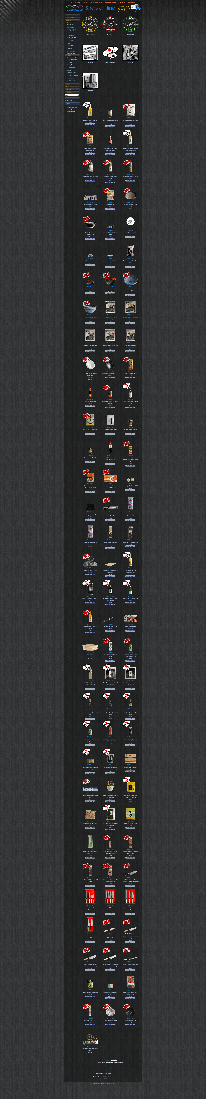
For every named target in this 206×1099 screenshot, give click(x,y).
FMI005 (90, 771)
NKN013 (110, 883)
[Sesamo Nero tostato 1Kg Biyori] (130, 538)
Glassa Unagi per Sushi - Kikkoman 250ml (110, 149)
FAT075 (110, 349)
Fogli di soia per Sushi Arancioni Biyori (130, 346)
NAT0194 (131, 293)
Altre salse (71, 40)
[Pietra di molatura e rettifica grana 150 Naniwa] (110, 848)
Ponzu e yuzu (71, 35)
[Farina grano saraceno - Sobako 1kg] (130, 116)
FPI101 (130, 432)
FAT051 (130, 687)
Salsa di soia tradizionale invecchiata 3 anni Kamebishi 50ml (110, 712)
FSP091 (110, 546)
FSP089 (110, 124)
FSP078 (110, 405)
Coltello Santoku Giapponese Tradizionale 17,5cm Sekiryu (110, 965)
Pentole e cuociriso (72, 77)
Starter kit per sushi (71, 53)
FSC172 (130, 178)
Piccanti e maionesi (72, 38)
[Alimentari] (90, 88)
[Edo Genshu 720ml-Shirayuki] (90, 172)
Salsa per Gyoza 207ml (90, 401)
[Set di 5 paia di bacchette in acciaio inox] (90, 848)
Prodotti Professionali (71, 81)
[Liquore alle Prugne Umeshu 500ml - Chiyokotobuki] (130, 144)
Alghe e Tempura (70, 24)
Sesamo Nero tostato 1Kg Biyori (130, 542)
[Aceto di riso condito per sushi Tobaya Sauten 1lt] (90, 679)
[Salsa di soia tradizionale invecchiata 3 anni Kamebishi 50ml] (110, 707)
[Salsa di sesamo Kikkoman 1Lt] (130, 172)
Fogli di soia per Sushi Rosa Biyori (110, 346)
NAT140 (130, 1022)
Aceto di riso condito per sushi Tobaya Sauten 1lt (90, 683)
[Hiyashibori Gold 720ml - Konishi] (110, 172)
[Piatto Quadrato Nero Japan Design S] (90, 510)
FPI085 (90, 994)
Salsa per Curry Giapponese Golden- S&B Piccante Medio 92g (130, 459)
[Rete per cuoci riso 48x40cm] (90, 426)
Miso (69, 32)
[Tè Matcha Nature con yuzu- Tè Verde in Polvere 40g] (130, 791)
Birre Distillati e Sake (71, 51)
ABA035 (90, 263)
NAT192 (110, 574)
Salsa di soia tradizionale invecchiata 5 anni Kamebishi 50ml (90, 712)
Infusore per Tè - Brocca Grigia (130, 486)
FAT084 (90, 152)
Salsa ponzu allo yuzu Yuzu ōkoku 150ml (131, 740)
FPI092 (130, 463)
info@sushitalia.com (108, 1076)
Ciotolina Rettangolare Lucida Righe (110, 233)
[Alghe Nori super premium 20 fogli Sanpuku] (110, 679)
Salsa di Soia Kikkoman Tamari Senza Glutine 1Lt (110, 458)
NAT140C (110, 375)
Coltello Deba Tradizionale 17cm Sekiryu (130, 937)
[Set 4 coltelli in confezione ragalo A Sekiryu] (110, 904)
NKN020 (110, 518)
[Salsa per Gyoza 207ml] (90, 397)
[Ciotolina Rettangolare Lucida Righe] (110, 229)
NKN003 (90, 968)
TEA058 (130, 235)
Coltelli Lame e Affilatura (73, 75)
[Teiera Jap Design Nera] (130, 229)
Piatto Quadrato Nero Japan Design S (90, 515)
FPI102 (130, 375)
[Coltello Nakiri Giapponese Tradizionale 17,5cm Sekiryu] (90, 960)
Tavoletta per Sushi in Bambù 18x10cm (110, 571)
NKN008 (110, 912)
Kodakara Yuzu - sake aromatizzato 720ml (130, 571)
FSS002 (130, 769)
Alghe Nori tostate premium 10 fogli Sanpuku (130, 683)
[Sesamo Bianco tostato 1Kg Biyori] (110, 538)
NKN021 (110, 432)
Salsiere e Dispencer (73, 69)
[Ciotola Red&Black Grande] (110, 285)
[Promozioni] (110, 32)
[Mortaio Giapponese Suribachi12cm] (90, 229)
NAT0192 (90, 321)
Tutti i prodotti (69, 92)
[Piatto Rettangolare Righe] (90, 201)
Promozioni (110, 34)
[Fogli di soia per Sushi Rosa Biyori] (110, 341)
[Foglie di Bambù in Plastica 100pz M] (110, 988)
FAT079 (110, 321)
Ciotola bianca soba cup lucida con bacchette (110, 796)
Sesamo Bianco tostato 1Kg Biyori (110, 543)
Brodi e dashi (71, 30)
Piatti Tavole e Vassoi (73, 59)
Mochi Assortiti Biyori (130, 626)
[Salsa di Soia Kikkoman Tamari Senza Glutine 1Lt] (110, 454)
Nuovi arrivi (130, 34)
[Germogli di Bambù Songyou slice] (110, 116)
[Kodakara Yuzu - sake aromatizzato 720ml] (130, 566)
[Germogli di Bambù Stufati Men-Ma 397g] (110, 397)
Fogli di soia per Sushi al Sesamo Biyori (110, 318)
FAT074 (130, 349)
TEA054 (130, 799)
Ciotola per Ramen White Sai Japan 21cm (90, 374)
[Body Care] (130, 60)
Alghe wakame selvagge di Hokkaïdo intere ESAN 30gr (110, 768)
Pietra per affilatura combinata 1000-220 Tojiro (130, 852)
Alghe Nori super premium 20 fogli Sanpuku (110, 683)
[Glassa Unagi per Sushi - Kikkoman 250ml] (110, 144)
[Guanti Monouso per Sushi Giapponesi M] (90, 538)
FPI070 (110, 490)
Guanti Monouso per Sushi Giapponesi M (90, 543)
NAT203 (90, 206)
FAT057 (90, 600)
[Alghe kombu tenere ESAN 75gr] (90, 594)
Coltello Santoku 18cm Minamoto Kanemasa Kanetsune (131, 880)
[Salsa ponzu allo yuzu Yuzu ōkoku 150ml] (130, 735)
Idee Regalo (68, 89)
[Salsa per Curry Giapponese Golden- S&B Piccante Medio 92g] (130, 454)
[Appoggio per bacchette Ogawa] (90, 257)
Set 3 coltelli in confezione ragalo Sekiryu (130, 908)
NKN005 (110, 940)
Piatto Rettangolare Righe (90, 204)
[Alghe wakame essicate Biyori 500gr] (130, 257)
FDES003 (130, 628)
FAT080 (130, 265)
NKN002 (110, 968)
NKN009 (90, 912)
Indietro (103, 1062)
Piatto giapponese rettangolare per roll (90, 796)
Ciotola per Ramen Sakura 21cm (110, 373)
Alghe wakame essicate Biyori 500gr (130, 261)
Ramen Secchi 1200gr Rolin (90, 823)
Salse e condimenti (70, 27)
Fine (122, 1062)
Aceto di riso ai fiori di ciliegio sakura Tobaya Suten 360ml (110, 740)
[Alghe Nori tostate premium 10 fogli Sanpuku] (130, 679)
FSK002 (130, 574)
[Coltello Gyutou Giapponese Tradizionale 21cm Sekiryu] (110, 510)
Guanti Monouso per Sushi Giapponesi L (130, 515)
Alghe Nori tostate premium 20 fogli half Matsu (110, 824)
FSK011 (90, 178)
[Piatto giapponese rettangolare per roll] (90, 791)
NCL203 (90, 572)
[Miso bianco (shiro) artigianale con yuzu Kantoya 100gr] (90, 763)
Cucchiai (70, 62)
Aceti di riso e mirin (72, 29)
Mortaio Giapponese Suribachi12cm (90, 233)
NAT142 (110, 1022)
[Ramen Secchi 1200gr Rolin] (90, 819)
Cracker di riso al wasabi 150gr (90, 992)
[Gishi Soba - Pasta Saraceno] (90, 1016)
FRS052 (90, 825)
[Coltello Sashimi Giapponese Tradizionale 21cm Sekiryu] (130, 960)
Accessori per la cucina (71, 72)
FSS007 (110, 602)
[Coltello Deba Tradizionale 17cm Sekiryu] (130, 932)
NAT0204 (110, 291)
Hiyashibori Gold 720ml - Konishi (110, 177)
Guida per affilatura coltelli (110, 429)
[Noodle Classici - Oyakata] (130, 426)
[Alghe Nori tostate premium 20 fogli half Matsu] (110, 819)
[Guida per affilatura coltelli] (110, 426)
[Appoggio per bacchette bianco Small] (110, 257)
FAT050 (110, 771)
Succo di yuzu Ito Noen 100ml (130, 598)
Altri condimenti (71, 42)
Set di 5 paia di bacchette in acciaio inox (90, 852)
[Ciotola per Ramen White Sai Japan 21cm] (90, 369)
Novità (67, 84)
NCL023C (90, 432)
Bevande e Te (70, 50)
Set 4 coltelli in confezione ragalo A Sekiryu (110, 908)
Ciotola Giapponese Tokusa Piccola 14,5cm (90, 318)
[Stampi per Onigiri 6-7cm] (90, 566)
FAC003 (110, 743)
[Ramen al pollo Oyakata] (90, 454)
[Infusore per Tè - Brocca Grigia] (130, 482)
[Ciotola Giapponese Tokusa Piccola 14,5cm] (90, 313)
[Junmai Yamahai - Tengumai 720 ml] (90, 622)
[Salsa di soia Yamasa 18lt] (130, 763)
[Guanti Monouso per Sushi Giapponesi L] (130, 510)
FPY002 (130, 743)
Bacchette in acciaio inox (110, 626)
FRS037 (110, 658)
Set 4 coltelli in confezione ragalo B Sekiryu (90, 908)
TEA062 (130, 488)
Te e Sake (71, 64)
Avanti (118, 1062)
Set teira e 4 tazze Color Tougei (90, 1048)
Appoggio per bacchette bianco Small (110, 261)
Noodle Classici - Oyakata (130, 429)
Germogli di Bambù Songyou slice (110, 121)
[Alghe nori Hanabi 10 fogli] (130, 819)
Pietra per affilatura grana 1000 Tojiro (90, 880)
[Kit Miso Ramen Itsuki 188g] (130, 369)
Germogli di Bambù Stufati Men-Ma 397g (110, 402)
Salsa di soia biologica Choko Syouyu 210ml (90, 740)
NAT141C (90, 377)
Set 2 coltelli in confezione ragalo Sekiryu (90, 936)
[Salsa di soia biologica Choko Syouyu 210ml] (90, 735)
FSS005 (110, 716)
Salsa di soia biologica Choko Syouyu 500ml (110, 599)
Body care (68, 15)
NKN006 (90, 940)
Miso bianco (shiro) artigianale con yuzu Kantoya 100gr (90, 768)
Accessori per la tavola (71, 57)
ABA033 (110, 628)
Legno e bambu (72, 67)
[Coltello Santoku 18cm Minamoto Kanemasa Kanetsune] (130, 876)
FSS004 (130, 716)
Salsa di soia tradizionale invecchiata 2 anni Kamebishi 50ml (130, 712)
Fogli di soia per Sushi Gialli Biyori (90, 346)
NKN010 (130, 883)
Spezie (68, 43)
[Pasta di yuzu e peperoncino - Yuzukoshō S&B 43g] (130, 651)
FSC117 (110, 461)
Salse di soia (69, 25)
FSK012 (130, 152)
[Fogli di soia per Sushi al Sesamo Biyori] (110, 313)
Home (72, 2)
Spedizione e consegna (96, 2)
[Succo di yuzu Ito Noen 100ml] (130, 594)
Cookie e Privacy (103, 1078)
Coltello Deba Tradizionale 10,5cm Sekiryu (110, 936)
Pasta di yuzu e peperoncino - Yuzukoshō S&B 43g (130, 655)
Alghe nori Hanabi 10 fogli (130, 823)
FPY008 (130, 600)
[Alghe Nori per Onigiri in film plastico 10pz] (130, 988)
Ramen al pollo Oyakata (90, 457)
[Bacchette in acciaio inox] (110, 622)
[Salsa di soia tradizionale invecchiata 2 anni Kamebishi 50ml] (130, 707)
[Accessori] (90, 60)
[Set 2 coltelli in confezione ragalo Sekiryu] (90, 932)
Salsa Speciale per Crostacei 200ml (130, 402)
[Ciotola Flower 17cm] (130, 1016)
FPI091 (90, 490)
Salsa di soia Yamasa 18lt (130, 767)
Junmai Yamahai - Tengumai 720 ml (90, 627)
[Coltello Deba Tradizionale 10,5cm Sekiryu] (110, 932)
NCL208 (90, 236)
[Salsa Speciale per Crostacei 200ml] (130, 397)
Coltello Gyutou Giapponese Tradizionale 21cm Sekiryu (110, 515)
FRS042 (130, 124)
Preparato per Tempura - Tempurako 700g (90, 149)
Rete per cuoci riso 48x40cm (90, 429)
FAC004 (90, 687)
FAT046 (130, 825)
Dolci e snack (69, 48)
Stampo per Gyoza (110, 204)
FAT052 (110, 687)
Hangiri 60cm (90, 654)
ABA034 (110, 265)
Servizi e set (71, 65)
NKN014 (90, 883)
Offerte (67, 86)
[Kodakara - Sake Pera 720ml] (90, 116)
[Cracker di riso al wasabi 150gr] (90, 988)
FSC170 (90, 403)
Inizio (100, 1062)
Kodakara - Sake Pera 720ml (90, 120)
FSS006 (90, 716)
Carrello (85, 2)
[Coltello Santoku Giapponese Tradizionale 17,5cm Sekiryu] (110, 960)
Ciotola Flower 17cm (130, 1020)
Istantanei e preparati (71, 46)
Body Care (130, 62)
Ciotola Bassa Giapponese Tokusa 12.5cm (130, 289)
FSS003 (90, 743)
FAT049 (110, 827)
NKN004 (130, 940)
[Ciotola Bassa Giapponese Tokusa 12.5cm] (130, 285)
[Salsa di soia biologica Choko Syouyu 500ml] (110, 594)
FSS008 (130, 405)
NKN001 (130, 968)
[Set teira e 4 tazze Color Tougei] (90, 1044)
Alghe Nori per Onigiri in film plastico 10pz (130, 993)
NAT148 (90, 799)
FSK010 (110, 180)
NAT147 (110, 799)
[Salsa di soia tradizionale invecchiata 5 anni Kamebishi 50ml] (90, 707)
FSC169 (110, 152)
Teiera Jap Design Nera (130, 232)
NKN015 (130, 855)
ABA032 (90, 855)
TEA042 (90, 1050)
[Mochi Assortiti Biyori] (130, 622)
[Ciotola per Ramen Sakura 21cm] (110, 369)
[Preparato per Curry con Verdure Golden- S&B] (90, 482)
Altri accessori (71, 78)
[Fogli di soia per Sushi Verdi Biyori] (130, 313)
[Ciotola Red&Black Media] (90, 285)
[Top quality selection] (110, 60)
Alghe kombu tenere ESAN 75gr (90, 598)
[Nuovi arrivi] (130, 32)
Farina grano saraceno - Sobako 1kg (130, 121)
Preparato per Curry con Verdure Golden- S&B (90, 486)
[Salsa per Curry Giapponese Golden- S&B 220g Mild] (110, 482)
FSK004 (90, 122)
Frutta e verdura (70, 45)
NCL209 (130, 206)
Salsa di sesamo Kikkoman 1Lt (130, 176)
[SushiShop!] (103, 11)
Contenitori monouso (71, 80)
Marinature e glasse (72, 37)
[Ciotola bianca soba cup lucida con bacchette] (110, 791)
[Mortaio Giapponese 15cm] (130, 201)
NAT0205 (90, 291)
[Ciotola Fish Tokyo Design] (110, 1016)
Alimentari (68, 20)
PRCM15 (110, 996)
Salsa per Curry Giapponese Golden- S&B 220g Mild (110, 486)
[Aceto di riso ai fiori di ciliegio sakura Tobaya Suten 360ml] (110, 735)
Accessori (68, 55)
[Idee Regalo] (90, 32)
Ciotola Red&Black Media (90, 289)
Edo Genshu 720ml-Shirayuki (90, 176)
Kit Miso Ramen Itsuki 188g (130, 373)
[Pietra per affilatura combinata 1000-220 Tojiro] (130, 848)
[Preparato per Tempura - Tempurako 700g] (90, 144)
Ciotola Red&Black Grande (110, 289)
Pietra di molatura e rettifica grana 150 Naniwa (110, 852)
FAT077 (130, 321)
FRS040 (90, 1022)
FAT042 (130, 996)
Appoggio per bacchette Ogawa (90, 260)
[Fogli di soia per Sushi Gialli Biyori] (90, 341)
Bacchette (69, 70)
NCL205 (90, 546)
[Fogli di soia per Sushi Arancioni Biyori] (130, 341)
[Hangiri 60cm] (90, 651)
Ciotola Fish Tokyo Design (110, 1020)
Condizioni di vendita (111, 2)
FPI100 (90, 460)
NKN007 (130, 912)
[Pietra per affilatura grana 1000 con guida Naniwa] (110, 876)
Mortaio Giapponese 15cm (130, 204)
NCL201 (90, 657)
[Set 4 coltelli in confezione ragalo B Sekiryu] (90, 904)
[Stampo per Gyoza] (110, 201)
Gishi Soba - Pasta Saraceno (90, 1020)
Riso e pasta (69, 22)
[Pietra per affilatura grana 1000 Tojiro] (90, 876)
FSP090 (130, 544)
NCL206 (130, 518)
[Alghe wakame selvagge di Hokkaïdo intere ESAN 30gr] (110, 763)
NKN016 (110, 855)
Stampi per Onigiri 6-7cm (90, 570)
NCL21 (110, 206)
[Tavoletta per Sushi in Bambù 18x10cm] (110, 566)
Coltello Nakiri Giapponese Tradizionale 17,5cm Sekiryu (90, 965)
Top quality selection (70, 17)
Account (122, 2)
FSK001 (90, 630)
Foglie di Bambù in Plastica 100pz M (110, 993)
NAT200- (90, 518)
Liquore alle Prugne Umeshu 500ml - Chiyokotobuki (130, 149)
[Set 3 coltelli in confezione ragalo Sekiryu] (130, 904)
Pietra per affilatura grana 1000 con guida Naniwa (110, 880)
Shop (78, 2)
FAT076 (90, 349)
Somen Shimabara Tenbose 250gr (110, 655)
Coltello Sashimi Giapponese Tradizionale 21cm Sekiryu (130, 965)
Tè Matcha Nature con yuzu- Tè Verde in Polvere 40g (130, 796)
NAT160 (110, 236)
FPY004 (130, 658)
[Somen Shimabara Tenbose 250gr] (110, 651)
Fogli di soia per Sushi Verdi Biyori (130, 318)
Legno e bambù (72, 73)
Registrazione (131, 2)
